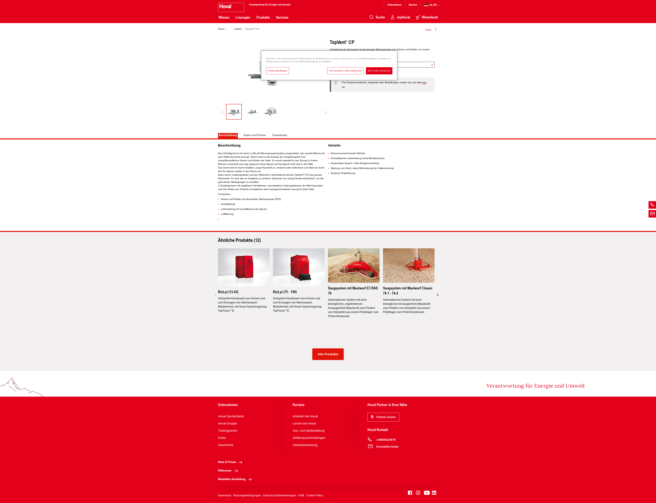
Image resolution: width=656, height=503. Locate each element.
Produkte (263, 17)
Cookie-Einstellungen (277, 71)
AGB (301, 495)
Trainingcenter (227, 430)
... (229, 29)
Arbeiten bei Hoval (305, 416)
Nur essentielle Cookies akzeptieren (345, 71)
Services (282, 17)
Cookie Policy (314, 495)
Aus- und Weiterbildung (309, 430)
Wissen (224, 17)
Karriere (413, 4)
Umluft (237, 29)
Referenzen (224, 470)
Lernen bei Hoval (304, 423)
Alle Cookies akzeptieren (379, 71)
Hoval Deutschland (231, 416)
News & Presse (227, 462)
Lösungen (243, 17)
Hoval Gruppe (227, 423)
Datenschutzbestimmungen (279, 495)
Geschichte (225, 445)
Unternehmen (394, 4)
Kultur (222, 438)
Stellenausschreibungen (309, 438)
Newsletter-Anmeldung (231, 479)
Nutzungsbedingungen (247, 495)
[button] (383, 417)
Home (221, 29)
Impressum (224, 495)
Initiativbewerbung (305, 445)
